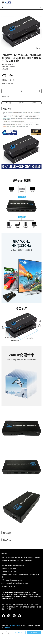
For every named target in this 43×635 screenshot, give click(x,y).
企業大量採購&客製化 (27, 560)
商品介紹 (8, 103)
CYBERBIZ (7, 627)
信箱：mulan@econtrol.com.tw (12, 580)
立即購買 (34, 633)
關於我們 (11, 557)
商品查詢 (4, 557)
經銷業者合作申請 (13, 560)
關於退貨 (4, 560)
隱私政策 (31, 557)
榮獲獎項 (17, 557)
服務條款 (37, 557)
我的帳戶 (24, 557)
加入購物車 (18, 633)
